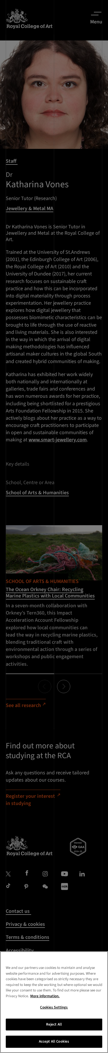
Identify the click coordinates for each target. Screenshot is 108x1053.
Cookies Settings (54, 1007)
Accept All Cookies (54, 1041)
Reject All (54, 1024)
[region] (54, 1002)
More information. (45, 996)
